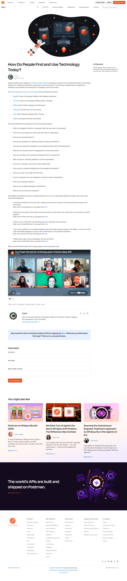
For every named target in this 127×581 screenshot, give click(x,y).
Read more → (12, 450)
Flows (28, 531)
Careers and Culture (109, 525)
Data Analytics (50, 531)
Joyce (16, 76)
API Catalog (30, 538)
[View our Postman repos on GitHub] (88, 313)
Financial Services (51, 550)
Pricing (32, 2)
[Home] (2, 2)
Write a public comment (15, 369)
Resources (52, 2)
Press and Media (108, 538)
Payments (49, 553)
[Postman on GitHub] (108, 561)
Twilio (15, 114)
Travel (48, 557)
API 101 (14, 304)
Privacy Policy (63, 572)
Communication (50, 528)
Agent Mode (30, 535)
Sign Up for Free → (14, 493)
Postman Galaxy (30, 304)
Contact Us (106, 528)
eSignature (49, 547)
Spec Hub (30, 528)
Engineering (71, 7)
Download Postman (14, 568)
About (104, 522)
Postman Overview (32, 522)
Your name (11, 352)
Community (68, 528)
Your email (11, 360)
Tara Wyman (94, 440)
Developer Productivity (53, 538)
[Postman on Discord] (117, 561)
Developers (20, 304)
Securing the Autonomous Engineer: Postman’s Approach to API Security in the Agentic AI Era (100, 430)
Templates (68, 531)
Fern (28, 541)
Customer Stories (108, 535)
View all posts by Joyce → (31, 322)
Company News (84, 7)
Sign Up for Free (119, 2)
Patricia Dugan (19, 434)
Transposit (16, 110)
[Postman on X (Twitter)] (102, 561)
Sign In (109, 2)
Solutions (21, 2)
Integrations (30, 547)
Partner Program (108, 531)
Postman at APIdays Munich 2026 (23, 427)
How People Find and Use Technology (25, 92)
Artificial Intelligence (52, 525)
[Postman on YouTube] (111, 561)
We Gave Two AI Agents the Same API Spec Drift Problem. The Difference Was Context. (61, 428)
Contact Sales (100, 2)
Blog (3, 7)
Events (105, 541)
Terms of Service (89, 525)
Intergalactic (68, 535)
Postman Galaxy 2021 (39, 83)
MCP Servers (69, 541)
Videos (67, 538)
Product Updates (58, 7)
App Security (50, 522)
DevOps (48, 541)
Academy (68, 525)
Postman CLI (31, 544)
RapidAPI (16, 96)
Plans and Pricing (32, 553)
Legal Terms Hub (89, 522)
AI (37, 7)
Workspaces (30, 550)
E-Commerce (50, 544)
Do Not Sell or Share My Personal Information (63, 570)
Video (43, 304)
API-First (45, 7)
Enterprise (42, 2)
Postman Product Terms (91, 528)
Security (86, 531)
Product (10, 2)
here (45, 207)
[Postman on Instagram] (114, 561)
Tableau (15, 119)
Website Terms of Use (90, 535)
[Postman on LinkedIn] (105, 561)
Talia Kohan (56, 437)
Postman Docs (69, 522)
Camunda (16, 101)
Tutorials (96, 7)
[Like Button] (9, 299)
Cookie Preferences (56, 568)
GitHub (15, 105)
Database (49, 535)
